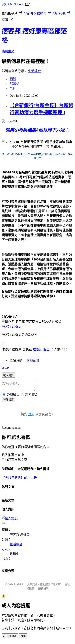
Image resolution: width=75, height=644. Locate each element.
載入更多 (8, 375)
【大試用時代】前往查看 (19, 478)
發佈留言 (8, 399)
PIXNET (18, 584)
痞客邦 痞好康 (12, 326)
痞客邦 (37, 349)
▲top (5, 367)
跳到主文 (8, 51)
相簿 (13, 79)
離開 (23, 636)
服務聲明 (43, 588)
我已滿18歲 (9, 636)
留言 (46, 349)
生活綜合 (34, 71)
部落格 (14, 83)
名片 (13, 88)
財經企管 (32, 360)
